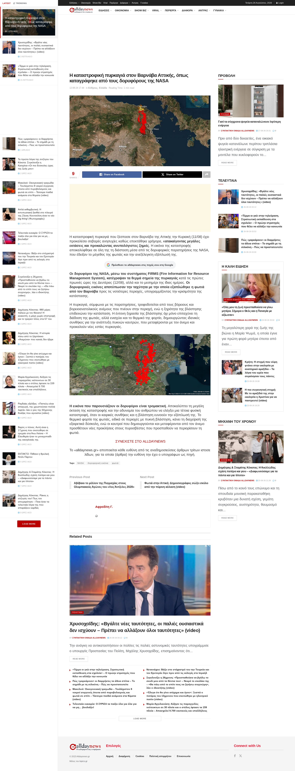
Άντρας (135, 3)
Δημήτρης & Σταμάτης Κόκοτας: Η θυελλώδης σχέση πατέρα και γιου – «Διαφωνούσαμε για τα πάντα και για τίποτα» (248, 471)
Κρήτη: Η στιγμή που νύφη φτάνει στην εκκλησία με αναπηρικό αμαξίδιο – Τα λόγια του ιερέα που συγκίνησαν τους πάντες (261, 369)
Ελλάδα (103, 88)
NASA (81, 463)
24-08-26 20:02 (267, 320)
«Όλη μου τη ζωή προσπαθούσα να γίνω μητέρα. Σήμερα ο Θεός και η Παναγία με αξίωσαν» (247, 311)
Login (281, 3)
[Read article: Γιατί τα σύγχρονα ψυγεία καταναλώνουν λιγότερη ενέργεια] (251, 101)
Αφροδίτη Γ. (104, 506)
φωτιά (115, 463)
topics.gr (83, 761)
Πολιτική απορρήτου (160, 756)
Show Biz (97, 3)
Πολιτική (77, 612)
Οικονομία (85, 3)
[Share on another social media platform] (206, 174)
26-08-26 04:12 (115, 638)
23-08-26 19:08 (252, 381)
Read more (80, 659)
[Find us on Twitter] (240, 756)
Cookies (140, 756)
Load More (29, 524)
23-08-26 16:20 (252, 405)
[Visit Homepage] (81, 10)
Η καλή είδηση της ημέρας (239, 300)
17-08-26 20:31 (264, 131)
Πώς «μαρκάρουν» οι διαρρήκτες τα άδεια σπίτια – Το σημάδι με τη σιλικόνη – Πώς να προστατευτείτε (36, 141)
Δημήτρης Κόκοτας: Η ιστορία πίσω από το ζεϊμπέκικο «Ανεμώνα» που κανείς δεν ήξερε (35, 336)
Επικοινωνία (183, 756)
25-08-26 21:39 (264, 480)
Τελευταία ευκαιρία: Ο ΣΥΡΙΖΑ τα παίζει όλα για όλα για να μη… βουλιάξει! (35, 235)
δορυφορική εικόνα (98, 463)
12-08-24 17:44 (76, 88)
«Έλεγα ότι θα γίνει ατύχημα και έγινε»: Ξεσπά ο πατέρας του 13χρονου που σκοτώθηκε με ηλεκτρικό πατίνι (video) (177, 696)
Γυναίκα (144, 3)
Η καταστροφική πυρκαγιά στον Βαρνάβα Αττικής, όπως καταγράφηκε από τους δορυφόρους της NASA (28, 21)
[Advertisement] (28, 109)
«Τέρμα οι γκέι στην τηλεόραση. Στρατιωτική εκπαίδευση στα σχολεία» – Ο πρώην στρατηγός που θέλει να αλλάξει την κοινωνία (104, 673)
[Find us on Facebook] (235, 756)
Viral (105, 3)
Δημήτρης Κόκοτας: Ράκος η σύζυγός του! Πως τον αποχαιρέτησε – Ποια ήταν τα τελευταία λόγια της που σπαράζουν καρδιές (33, 501)
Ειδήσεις (73, 3)
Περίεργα (114, 3)
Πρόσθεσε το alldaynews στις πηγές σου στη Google (142, 265)
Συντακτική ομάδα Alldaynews (89, 638)
